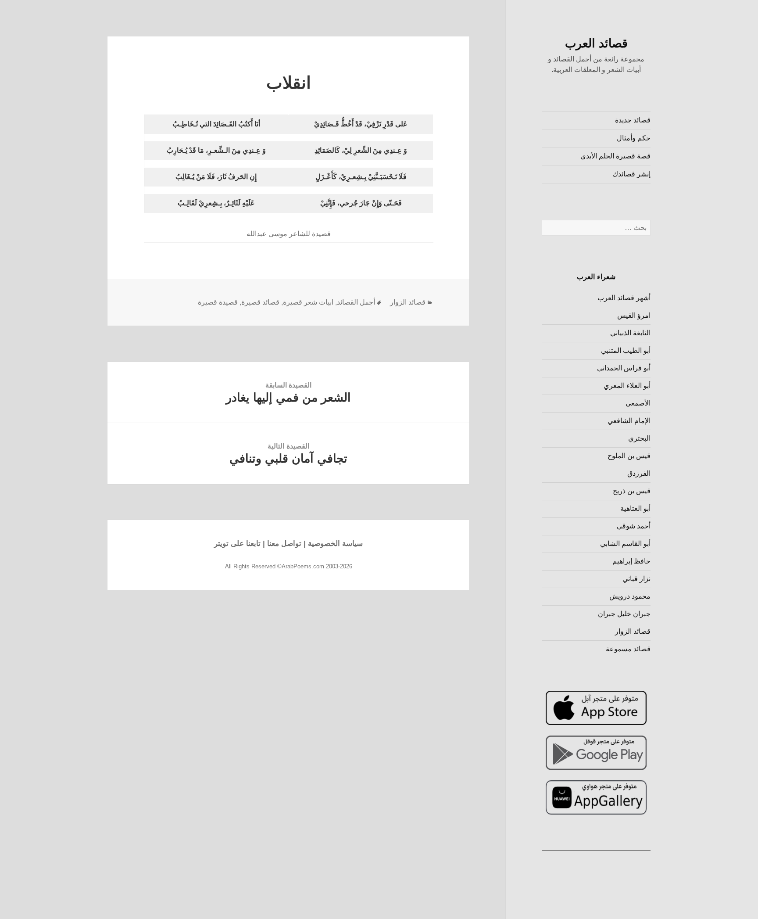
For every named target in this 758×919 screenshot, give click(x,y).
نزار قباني (636, 578)
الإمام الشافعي (629, 420)
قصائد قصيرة (260, 302)
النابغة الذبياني (630, 333)
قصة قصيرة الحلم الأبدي (615, 156)
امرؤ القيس (634, 315)
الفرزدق (639, 473)
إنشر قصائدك (631, 174)
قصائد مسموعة (628, 649)
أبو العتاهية (635, 508)
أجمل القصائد (356, 302)
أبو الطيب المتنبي (626, 350)
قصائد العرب (596, 43)
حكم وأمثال (634, 138)
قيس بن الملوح (629, 456)
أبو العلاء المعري (627, 385)
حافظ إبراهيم (631, 561)
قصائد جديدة (633, 120)
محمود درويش (630, 596)
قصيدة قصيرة (218, 302)
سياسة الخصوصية (335, 543)
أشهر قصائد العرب (624, 298)
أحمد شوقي (634, 526)
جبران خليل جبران (624, 613)
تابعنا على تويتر (237, 543)
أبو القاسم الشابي (625, 543)
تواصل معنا (284, 543)
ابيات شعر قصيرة (308, 302)
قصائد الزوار (633, 631)
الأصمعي (638, 403)
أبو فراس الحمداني (624, 368)
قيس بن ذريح (632, 491)
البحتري (639, 438)
